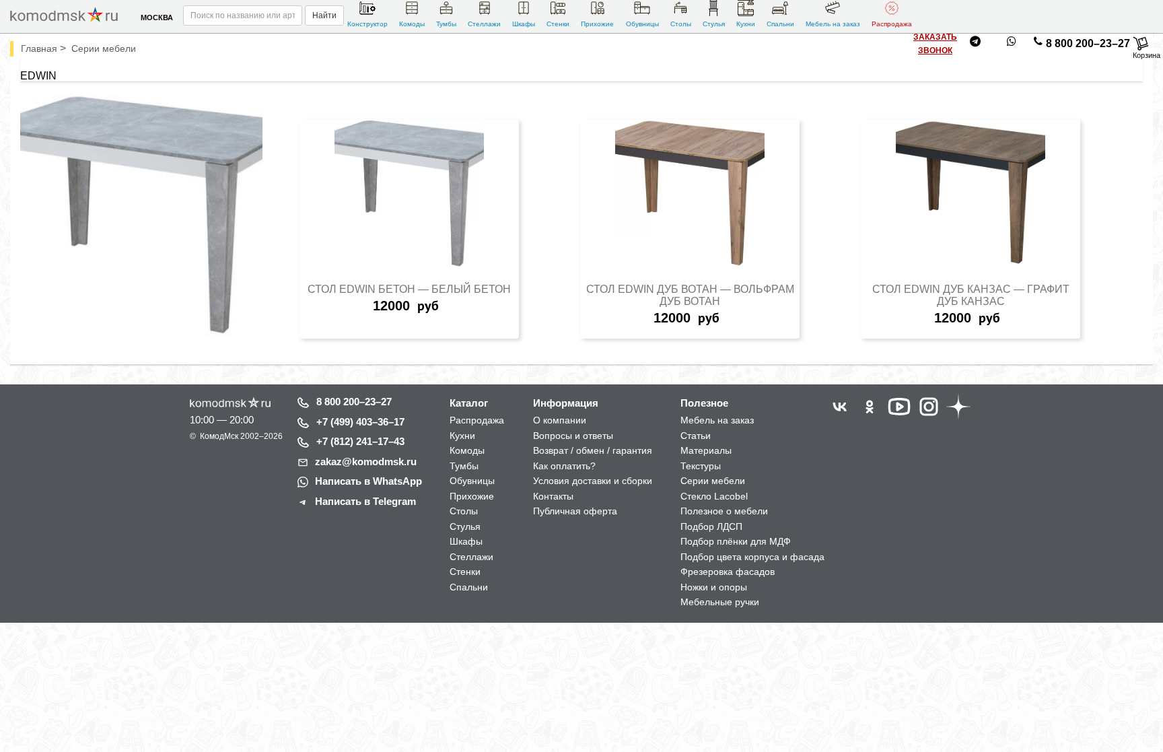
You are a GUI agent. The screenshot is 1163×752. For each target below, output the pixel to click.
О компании (559, 420)
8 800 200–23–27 (1088, 43)
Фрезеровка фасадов (727, 571)
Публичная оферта (575, 511)
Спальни (780, 24)
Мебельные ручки (719, 601)
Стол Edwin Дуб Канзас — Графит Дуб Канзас (970, 295)
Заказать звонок (935, 43)
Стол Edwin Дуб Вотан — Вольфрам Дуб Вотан (690, 295)
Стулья (714, 24)
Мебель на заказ (833, 24)
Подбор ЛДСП (711, 526)
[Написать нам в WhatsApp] (1011, 44)
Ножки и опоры (713, 587)
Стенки (558, 24)
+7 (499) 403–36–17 (360, 422)
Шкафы (523, 24)
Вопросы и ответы (573, 435)
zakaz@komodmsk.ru (366, 461)
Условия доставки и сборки (592, 480)
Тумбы (446, 24)
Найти (324, 15)
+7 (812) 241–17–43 (360, 441)
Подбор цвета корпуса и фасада (752, 556)
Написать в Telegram (365, 501)
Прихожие (597, 24)
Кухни (745, 24)
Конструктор (367, 24)
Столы (680, 24)
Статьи (695, 435)
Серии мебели (712, 480)
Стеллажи (484, 24)
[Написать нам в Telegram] (975, 44)
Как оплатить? (564, 465)
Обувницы (642, 24)
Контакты (553, 496)
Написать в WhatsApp (368, 481)
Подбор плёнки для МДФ (735, 541)
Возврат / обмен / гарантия (592, 450)
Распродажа (892, 24)
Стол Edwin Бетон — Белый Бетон (409, 289)
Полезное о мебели (724, 511)
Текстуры (700, 465)
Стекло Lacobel (714, 496)
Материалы (706, 450)
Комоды (412, 24)
